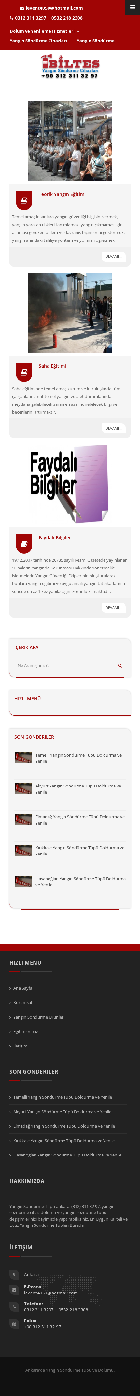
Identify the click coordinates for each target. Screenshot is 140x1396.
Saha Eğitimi (52, 366)
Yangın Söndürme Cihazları (38, 41)
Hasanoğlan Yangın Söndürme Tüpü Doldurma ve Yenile (67, 1155)
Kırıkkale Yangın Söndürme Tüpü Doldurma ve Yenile (64, 1140)
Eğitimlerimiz (25, 1031)
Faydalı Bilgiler (55, 537)
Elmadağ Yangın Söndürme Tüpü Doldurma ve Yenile (64, 1126)
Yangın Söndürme (96, 41)
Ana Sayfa (22, 988)
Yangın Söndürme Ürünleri (38, 1017)
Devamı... (113, 256)
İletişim (20, 1046)
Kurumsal (22, 1002)
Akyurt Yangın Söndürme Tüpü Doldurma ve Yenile (62, 1112)
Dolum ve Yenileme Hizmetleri (43, 31)
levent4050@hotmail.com (54, 8)
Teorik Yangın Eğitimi (62, 194)
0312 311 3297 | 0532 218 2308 (49, 18)
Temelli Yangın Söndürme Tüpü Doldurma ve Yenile (62, 1097)
